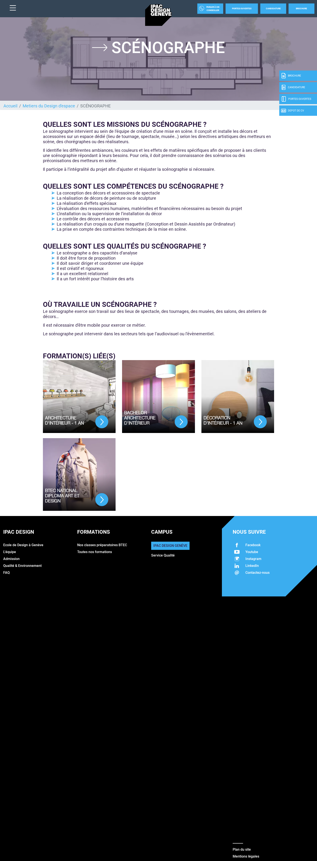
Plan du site (242, 849)
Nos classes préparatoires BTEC (102, 545)
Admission (11, 559)
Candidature (273, 8)
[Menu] (11, 8)
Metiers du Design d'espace (49, 105)
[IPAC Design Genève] (158, 15)
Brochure (301, 8)
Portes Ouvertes (241, 8)
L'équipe (9, 552)
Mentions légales (246, 856)
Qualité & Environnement (22, 566)
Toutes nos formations (94, 552)
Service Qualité (163, 555)
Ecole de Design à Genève (23, 545)
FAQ (6, 573)
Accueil (10, 105)
